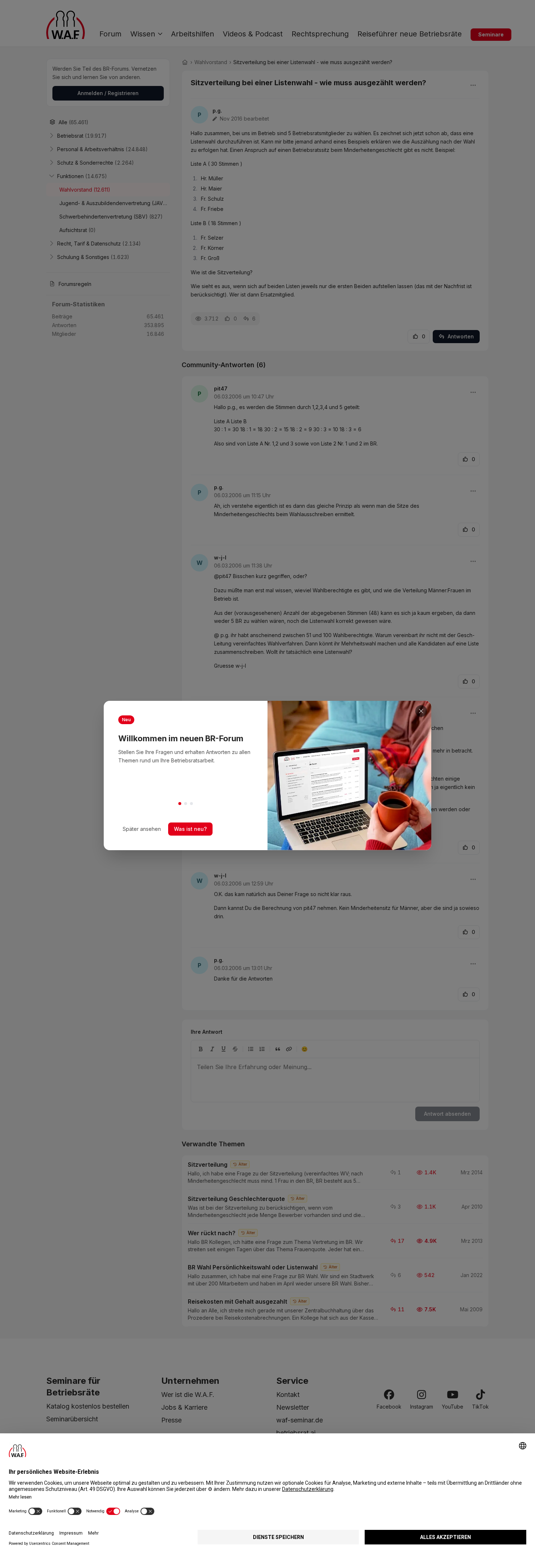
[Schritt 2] (185, 803)
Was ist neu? (190, 829)
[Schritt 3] (191, 803)
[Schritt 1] (179, 803)
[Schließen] (421, 711)
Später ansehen (142, 829)
